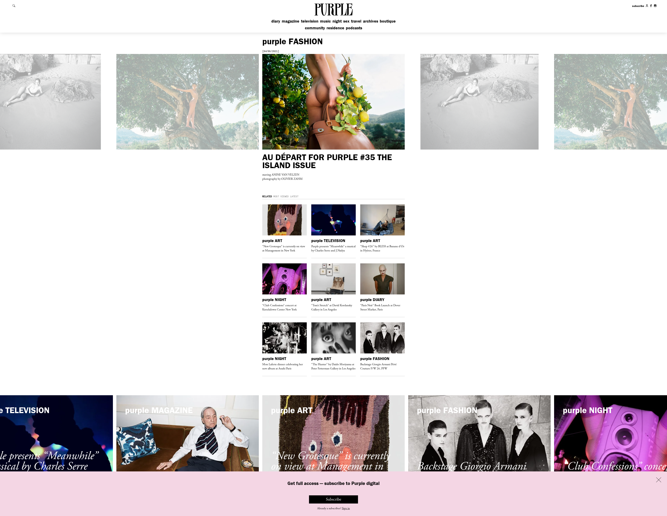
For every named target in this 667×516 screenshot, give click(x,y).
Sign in (346, 508)
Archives (370, 21)
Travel (356, 21)
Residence (335, 27)
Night (337, 21)
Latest (294, 196)
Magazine (290, 21)
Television (309, 21)
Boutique (388, 21)
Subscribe (333, 499)
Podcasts (354, 27)
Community (315, 27)
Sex (346, 21)
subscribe (638, 6)
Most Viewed (281, 196)
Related (267, 196)
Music (325, 21)
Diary (275, 21)
